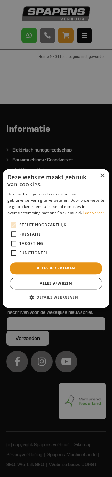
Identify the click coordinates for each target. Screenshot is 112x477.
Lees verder (93, 212)
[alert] (56, 238)
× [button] (102, 175)
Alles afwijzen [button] (56, 283)
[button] (56, 297)
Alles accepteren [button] (56, 268)
